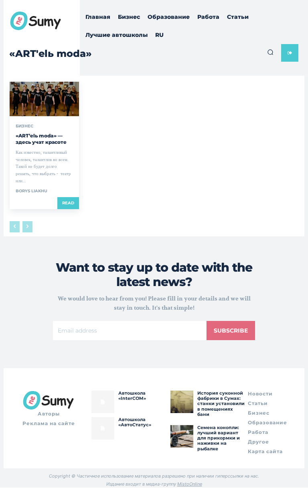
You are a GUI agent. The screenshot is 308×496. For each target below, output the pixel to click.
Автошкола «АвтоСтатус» (134, 422)
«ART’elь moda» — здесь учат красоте (41, 139)
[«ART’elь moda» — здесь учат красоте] (44, 99)
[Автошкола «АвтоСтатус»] (102, 428)
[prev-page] (15, 226)
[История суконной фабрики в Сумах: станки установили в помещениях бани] (181, 402)
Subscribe (231, 330)
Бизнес (24, 126)
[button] (270, 52)
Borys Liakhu (31, 191)
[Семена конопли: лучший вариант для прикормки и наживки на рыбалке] (181, 436)
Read (68, 203)
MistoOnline (189, 484)
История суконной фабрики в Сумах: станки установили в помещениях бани (221, 403)
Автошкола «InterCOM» (132, 395)
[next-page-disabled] (27, 226)
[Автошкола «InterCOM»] (102, 402)
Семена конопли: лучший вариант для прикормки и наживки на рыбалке (218, 438)
